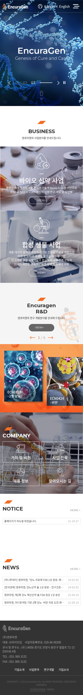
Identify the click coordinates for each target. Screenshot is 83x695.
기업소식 (64, 669)
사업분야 (34, 669)
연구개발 (49, 669)
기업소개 (19, 669)
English (64, 6)
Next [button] (58, 83)
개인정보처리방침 (37, 689)
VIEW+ (41, 200)
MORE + (75, 510)
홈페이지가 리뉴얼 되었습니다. (20, 521)
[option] (41, 53)
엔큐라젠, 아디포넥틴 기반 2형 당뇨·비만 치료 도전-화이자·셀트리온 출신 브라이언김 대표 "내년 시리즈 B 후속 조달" (34, 602)
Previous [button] (9, 83)
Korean (49, 6)
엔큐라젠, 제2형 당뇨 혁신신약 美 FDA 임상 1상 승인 (32, 595)
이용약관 (50, 689)
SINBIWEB (41, 684)
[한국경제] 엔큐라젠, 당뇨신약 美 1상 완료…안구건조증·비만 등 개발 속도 (34, 587)
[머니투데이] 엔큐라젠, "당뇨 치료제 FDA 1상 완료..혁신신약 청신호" (34, 580)
